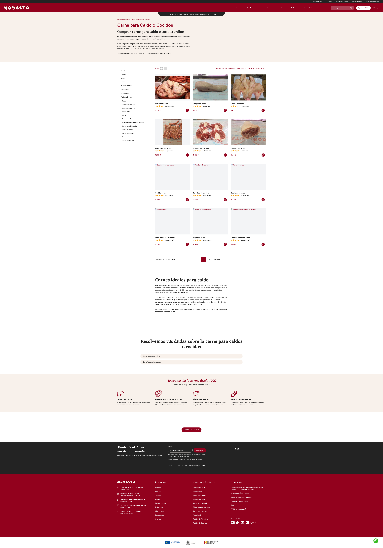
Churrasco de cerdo (163, 148)
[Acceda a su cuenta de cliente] (374, 8)
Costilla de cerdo (161, 193)
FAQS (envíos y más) (238, 509)
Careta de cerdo (237, 104)
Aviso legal (197, 515)
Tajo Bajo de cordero (201, 193)
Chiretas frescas (161, 104)
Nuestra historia (318, 1)
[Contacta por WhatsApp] (375, 540)
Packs (124, 101)
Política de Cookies (200, 523)
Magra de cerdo (199, 238)
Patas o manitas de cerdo (165, 238)
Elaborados (295, 8)
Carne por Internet (200, 511)
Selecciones (321, 8)
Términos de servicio (181, 461)
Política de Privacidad (200, 519)
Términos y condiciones (201, 507)
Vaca (124, 115)
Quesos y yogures (128, 104)
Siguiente (217, 259)
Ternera (259, 8)
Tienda (329, 1)
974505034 (235, 493)
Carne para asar (127, 130)
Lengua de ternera (200, 104)
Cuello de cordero (238, 193)
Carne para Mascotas (129, 126)
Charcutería (308, 8)
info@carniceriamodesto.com (241, 497)
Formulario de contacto (239, 501)
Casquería (125, 137)
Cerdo (269, 8)
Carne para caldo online (151, 356)
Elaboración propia (342, 1)
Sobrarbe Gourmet (129, 108)
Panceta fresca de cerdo (240, 238)
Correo (170, 446)
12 (263, 68)
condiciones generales (191, 466)
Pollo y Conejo (281, 8)
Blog (232, 505)
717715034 (364, 8)
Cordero (239, 8)
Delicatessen (126, 112)
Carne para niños (128, 133)
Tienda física (197, 491)
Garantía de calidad (372, 1)
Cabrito (249, 8)
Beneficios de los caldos (152, 362)
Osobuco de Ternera (201, 148)
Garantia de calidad (200, 503)
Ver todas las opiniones (191, 430)
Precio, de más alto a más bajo (234, 68)
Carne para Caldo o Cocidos (133, 122)
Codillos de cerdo (238, 148)
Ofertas (158, 519)
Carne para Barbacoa (129, 119)
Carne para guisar (128, 140)
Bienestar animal (357, 1)
